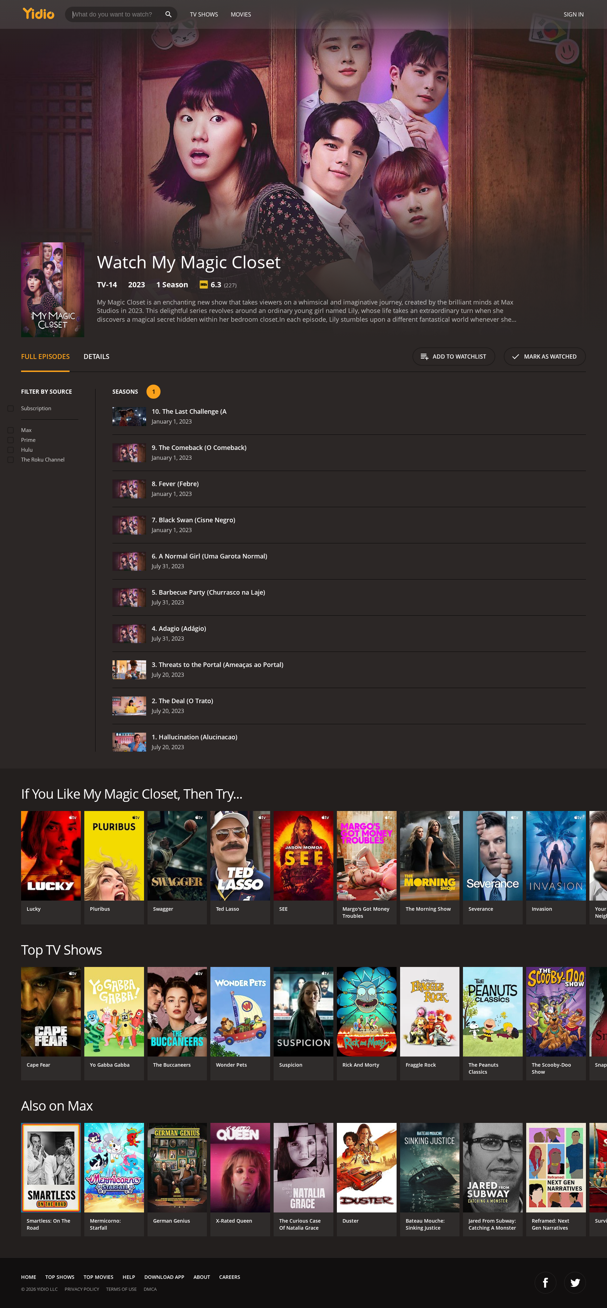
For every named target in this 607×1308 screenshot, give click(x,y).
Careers (229, 1277)
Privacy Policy (82, 1289)
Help (129, 1277)
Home (28, 1277)
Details (96, 356)
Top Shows (59, 1277)
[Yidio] (39, 15)
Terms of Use (121, 1289)
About (202, 1277)
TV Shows (204, 14)
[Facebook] (545, 1283)
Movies (241, 14)
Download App (164, 1277)
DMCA (150, 1289)
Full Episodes (45, 356)
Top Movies (98, 1277)
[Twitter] (575, 1283)
